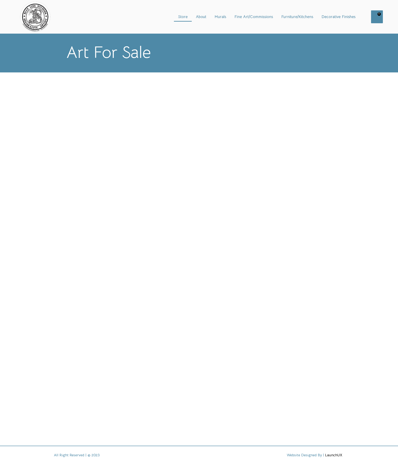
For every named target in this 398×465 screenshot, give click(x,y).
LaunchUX (333, 455)
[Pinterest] (207, 456)
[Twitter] (174, 456)
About (201, 16)
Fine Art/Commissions (253, 16)
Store (183, 16)
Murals (220, 16)
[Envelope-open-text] (224, 456)
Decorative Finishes (339, 16)
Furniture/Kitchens (297, 16)
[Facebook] (191, 456)
